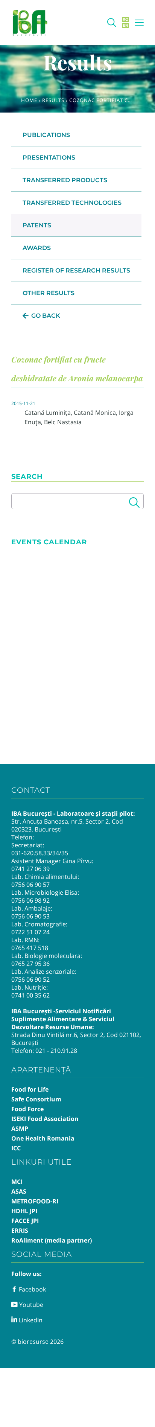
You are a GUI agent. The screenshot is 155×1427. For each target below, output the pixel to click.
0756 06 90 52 (30, 979)
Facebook (31, 1289)
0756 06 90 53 (30, 916)
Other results (48, 293)
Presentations (49, 157)
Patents (37, 225)
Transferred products (65, 180)
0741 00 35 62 (30, 995)
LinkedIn (30, 1320)
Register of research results (76, 270)
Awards (37, 247)
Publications (46, 135)
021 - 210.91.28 (56, 1050)
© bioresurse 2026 (37, 1341)
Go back (45, 315)
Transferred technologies (72, 202)
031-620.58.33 (30, 853)
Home (29, 100)
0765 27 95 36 (30, 963)
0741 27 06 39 (30, 869)
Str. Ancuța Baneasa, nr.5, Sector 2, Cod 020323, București (67, 825)
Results (53, 100)
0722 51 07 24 (30, 932)
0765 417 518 (29, 948)
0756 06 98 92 (30, 900)
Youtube (30, 1305)
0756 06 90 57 (30, 884)
